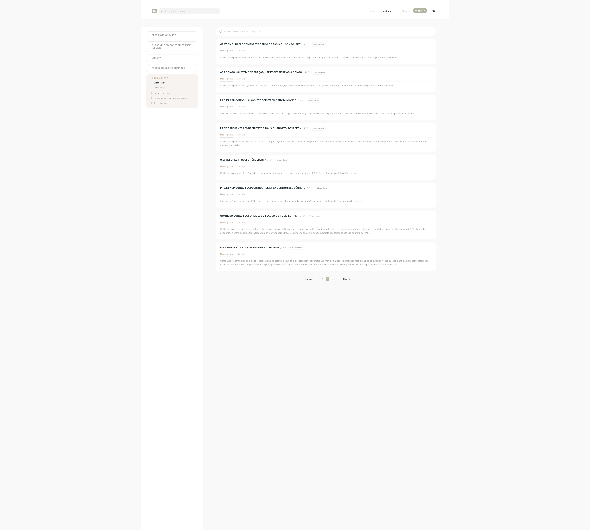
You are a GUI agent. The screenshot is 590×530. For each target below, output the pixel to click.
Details (241, 51)
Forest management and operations (170, 98)
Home (371, 11)
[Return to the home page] (154, 11)
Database (386, 11)
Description (226, 51)
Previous (308, 279)
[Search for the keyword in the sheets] (161, 11)
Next (345, 279)
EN (433, 11)
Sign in (406, 11)
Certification (159, 82)
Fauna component (162, 93)
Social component (162, 103)
